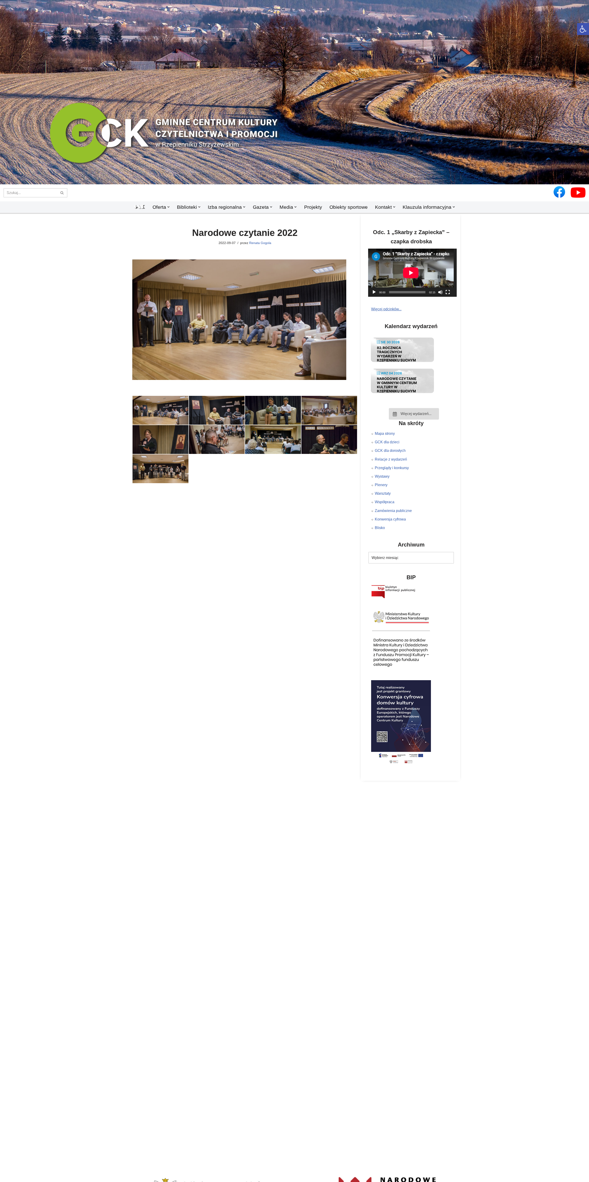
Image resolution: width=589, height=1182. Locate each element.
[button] (294, 177)
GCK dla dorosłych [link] (390, 451)
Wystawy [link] (382, 476)
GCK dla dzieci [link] (387, 442)
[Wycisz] (440, 292)
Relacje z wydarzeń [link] (391, 459)
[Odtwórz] (374, 292)
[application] (414, 273)
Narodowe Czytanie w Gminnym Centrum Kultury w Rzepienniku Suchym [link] (397, 384)
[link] (583, 29)
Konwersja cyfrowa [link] (390, 519)
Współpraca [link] (384, 502)
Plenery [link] (381, 485)
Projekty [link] (313, 207)
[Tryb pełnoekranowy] (447, 292)
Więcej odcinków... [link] (386, 309)
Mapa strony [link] (385, 433)
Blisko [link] (380, 528)
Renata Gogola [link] (260, 243)
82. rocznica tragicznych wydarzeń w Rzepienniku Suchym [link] (396, 354)
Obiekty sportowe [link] (348, 207)
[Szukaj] (62, 192)
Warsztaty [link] (383, 493)
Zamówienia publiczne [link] (393, 511)
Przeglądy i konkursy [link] (392, 468)
